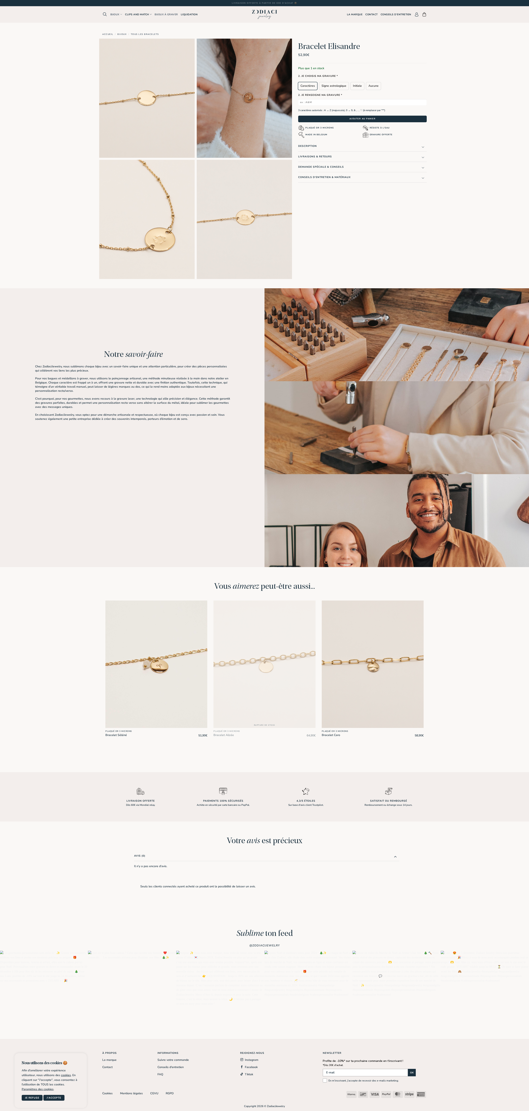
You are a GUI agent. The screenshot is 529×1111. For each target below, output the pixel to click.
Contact (371, 14)
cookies (66, 1075)
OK (412, 1072)
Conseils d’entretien (396, 14)
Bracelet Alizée (223, 735)
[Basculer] (423, 147)
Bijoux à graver (166, 14)
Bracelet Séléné (116, 735)
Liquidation (189, 14)
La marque (355, 14)
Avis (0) (139, 855)
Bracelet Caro (331, 735)
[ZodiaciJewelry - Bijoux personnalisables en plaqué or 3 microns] (264, 14)
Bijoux (114, 14)
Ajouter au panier (362, 118)
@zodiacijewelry (264, 945)
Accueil (107, 34)
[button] (104, 14)
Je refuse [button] (32, 1097)
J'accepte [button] (54, 1097)
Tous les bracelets (145, 34)
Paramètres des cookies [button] (38, 1089)
